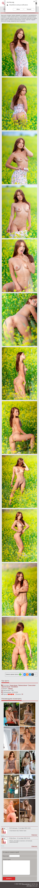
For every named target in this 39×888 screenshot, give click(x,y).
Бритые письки (22, 685)
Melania (10, 688)
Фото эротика (26, 884)
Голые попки (31, 685)
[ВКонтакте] (24, 674)
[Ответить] (34, 835)
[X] (32, 674)
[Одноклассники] (27, 674)
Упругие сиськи (5, 686)
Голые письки (13, 685)
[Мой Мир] (30, 674)
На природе (14, 686)
